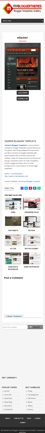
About (7, 418)
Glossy (30, 409)
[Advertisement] (23, 28)
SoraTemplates (16, 174)
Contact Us (18, 418)
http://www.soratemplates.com (16, 176)
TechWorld (8, 409)
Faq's (29, 418)
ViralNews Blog (32, 212)
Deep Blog (8, 402)
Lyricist (6, 391)
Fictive (13, 248)
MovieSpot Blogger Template (29, 181)
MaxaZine (8, 406)
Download (23, 98)
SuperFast (8, 398)
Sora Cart (7, 395)
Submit (23, 422)
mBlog (30, 406)
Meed (30, 402)
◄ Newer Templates (14, 316)
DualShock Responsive (13, 268)
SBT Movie (32, 398)
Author (31, 230)
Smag (30, 391)
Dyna (13, 212)
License (37, 418)
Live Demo (23, 93)
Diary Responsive (31, 267)
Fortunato (13, 230)
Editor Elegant (31, 248)
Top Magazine (33, 395)
